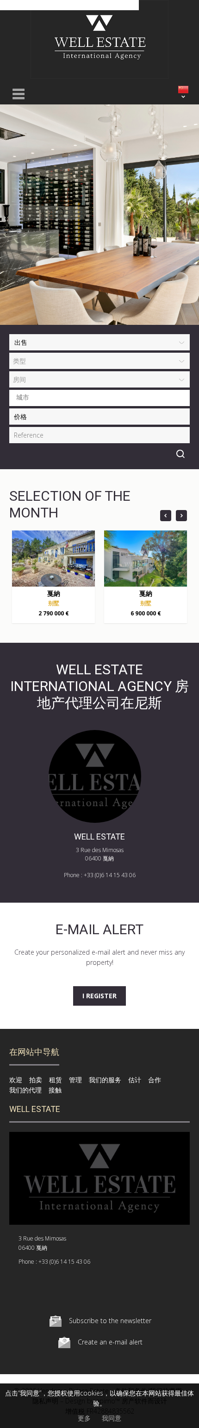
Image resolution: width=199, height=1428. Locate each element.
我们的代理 (25, 1090)
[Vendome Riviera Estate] (99, 76)
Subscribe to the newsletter (110, 1320)
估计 (134, 1079)
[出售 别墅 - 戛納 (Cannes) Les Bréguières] (53, 558)
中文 (183, 89)
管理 (75, 1079)
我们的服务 (105, 1079)
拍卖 (35, 1079)
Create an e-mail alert (110, 1342)
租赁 (55, 1079)
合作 (154, 1079)
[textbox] (101, 397)
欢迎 (15, 1079)
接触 (55, 1090)
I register (99, 995)
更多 (84, 1418)
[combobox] (99, 398)
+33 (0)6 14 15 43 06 (110, 875)
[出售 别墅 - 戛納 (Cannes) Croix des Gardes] (145, 558)
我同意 (111, 1418)
